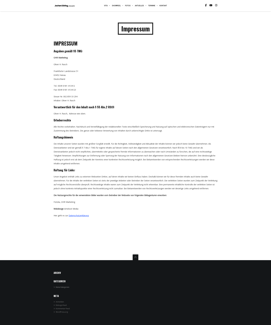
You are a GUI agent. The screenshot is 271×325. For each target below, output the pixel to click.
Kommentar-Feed (63, 308)
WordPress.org (62, 312)
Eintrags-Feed (61, 305)
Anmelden (60, 302)
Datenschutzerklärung (79, 215)
